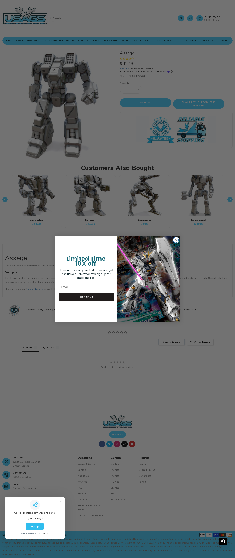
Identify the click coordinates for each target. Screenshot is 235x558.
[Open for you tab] (223, 541)
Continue (86, 297)
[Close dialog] (176, 240)
